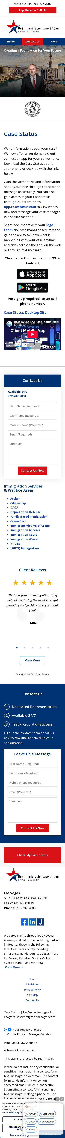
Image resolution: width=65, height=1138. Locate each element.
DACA (14, 507)
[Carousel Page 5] (48, 648)
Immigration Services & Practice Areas (23, 488)
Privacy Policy (32, 989)
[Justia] (40, 922)
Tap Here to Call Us (32, 10)
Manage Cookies (40, 1034)
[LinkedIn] (32, 922)
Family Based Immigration (28, 516)
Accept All (20, 1119)
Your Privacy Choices (27, 1029)
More (54, 41)
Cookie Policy (16, 1034)
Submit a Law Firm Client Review (32, 674)
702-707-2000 (25, 908)
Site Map (32, 995)
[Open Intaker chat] (28, 1136)
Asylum (15, 498)
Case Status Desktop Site (25, 312)
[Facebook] (24, 922)
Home (11, 41)
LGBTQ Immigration (24, 548)
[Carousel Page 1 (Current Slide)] (17, 648)
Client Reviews (32, 569)
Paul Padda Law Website (20, 1043)
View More (32, 660)
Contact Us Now (32, 470)
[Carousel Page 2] (25, 648)
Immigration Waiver (24, 539)
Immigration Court (23, 534)
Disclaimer (32, 984)
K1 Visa (15, 543)
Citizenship (18, 503)
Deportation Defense (25, 512)
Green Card (18, 521)
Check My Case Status (32, 855)
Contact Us (33, 41)
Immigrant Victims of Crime (30, 525)
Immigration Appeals (25, 530)
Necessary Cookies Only (20, 1128)
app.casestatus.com (20, 207)
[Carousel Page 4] (40, 648)
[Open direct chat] (57, 1099)
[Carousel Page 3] (32, 648)
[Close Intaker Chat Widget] (61, 1099)
